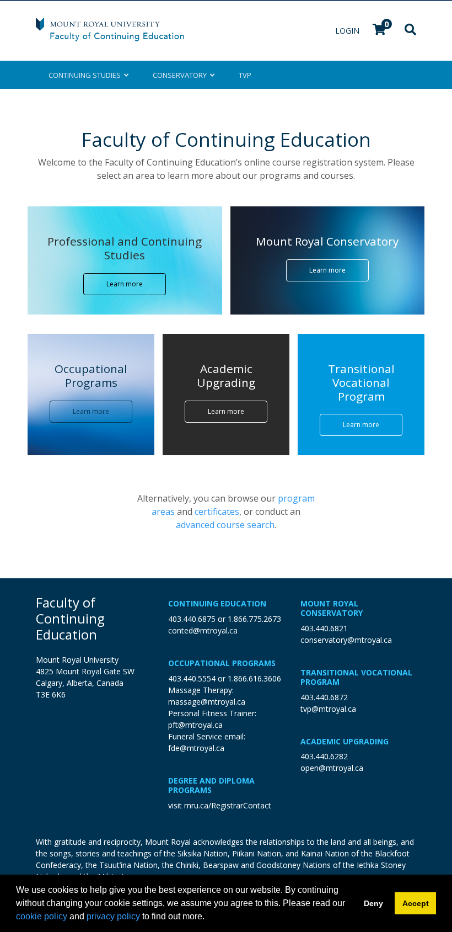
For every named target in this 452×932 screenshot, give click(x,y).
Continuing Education (217, 603)
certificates (217, 511)
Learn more (124, 284)
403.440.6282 (324, 756)
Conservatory (181, 75)
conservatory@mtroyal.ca (346, 640)
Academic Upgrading (344, 741)
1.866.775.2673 (254, 619)
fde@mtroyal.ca (196, 748)
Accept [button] (415, 903)
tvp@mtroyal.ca (328, 709)
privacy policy (113, 916)
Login (348, 30)
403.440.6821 (324, 628)
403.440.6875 (192, 619)
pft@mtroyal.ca (195, 725)
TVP (245, 75)
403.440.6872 (324, 697)
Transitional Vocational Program (356, 677)
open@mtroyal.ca (331, 768)
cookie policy (41, 916)
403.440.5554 (192, 678)
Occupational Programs (222, 663)
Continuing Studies (86, 75)
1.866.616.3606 (254, 678)
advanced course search (225, 525)
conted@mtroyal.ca (203, 630)
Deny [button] (373, 903)
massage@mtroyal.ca (206, 701)
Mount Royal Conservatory (331, 608)
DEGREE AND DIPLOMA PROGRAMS (211, 785)
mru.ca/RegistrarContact (227, 805)
